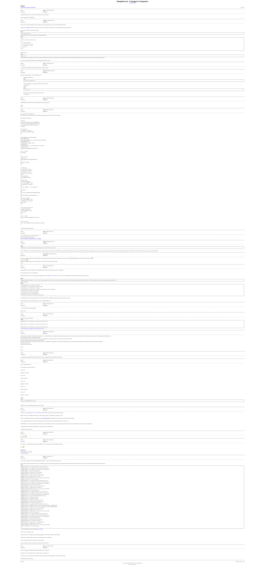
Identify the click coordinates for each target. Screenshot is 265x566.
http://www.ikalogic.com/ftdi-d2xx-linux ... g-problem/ (31, 238)
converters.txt (24, 451)
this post (28, 27)
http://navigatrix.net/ (132, 2)
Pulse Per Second (46, 418)
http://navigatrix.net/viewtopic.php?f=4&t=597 (28, 7)
